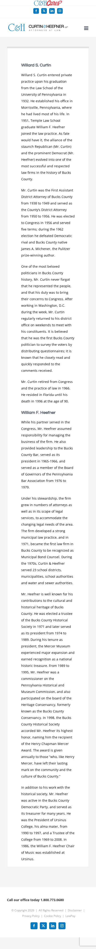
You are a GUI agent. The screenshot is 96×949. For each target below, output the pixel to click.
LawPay (70, 916)
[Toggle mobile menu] (86, 28)
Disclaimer (75, 910)
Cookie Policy (52, 916)
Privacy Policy (31, 916)
